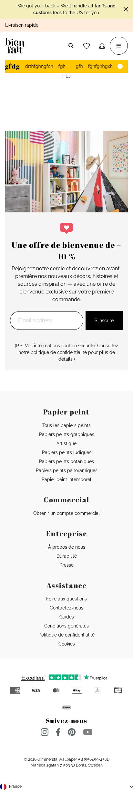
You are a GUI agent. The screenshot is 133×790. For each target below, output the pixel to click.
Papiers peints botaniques (66, 461)
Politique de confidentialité (66, 634)
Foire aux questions (66, 598)
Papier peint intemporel (66, 479)
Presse (66, 565)
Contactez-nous (66, 607)
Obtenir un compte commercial (66, 513)
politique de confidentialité (59, 352)
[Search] (71, 45)
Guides (66, 616)
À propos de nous (66, 547)
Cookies (66, 643)
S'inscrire (104, 320)
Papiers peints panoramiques (66, 470)
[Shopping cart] (102, 45)
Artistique (66, 443)
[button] (86, 45)
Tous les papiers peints (66, 425)
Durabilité (66, 556)
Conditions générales (66, 625)
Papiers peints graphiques (66, 434)
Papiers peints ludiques (66, 452)
